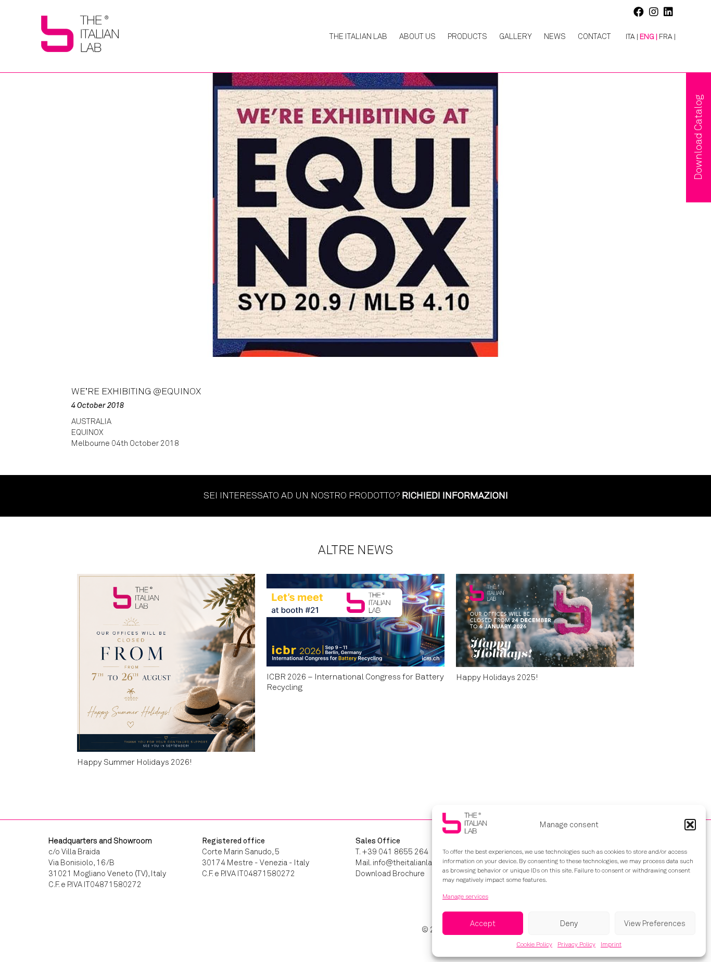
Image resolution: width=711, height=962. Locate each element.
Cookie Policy (534, 944)
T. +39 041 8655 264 (391, 851)
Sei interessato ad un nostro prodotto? (356, 495)
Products (467, 36)
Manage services (465, 896)
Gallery (515, 36)
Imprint (611, 944)
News (555, 36)
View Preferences (654, 923)
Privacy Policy (576, 944)
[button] (690, 824)
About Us (417, 36)
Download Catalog (698, 137)
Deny (569, 923)
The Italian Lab (358, 36)
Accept (483, 923)
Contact (594, 36)
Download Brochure (390, 873)
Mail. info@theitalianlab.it (399, 862)
